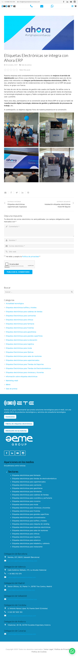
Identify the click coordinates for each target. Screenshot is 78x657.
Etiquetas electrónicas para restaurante (27, 547)
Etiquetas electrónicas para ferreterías (27, 491)
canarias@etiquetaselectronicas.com (22, 634)
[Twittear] (17, 192)
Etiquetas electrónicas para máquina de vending (30, 524)
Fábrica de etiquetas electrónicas (19, 424)
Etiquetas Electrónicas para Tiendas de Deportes (25, 364)
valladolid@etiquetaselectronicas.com (22, 599)
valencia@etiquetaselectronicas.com (22, 577)
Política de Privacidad (63, 649)
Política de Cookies (39, 652)
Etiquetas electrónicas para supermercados (22, 360)
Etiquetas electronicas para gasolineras (27, 488)
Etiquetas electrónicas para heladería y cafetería (30, 543)
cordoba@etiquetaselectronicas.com (22, 616)
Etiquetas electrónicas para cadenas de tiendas (24, 312)
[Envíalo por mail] (6, 192)
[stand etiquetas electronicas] (56, 129)
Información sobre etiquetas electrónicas (21, 376)
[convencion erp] (21, 165)
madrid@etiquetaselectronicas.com (21, 590)
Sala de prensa (26, 65)
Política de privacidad (30, 256)
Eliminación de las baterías (16, 431)
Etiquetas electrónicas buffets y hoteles (21, 307)
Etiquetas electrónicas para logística (20, 344)
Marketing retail (12, 381)
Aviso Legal (48, 649)
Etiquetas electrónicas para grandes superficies (24, 336)
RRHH (8, 385)
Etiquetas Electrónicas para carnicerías (21, 316)
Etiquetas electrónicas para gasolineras (21, 332)
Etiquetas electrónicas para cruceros (26, 501)
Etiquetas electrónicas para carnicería (26, 485)
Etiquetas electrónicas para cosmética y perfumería (32, 498)
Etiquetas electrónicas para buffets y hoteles (29, 521)
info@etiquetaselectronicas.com (29, 2)
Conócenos (10, 417)
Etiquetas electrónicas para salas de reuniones (24, 356)
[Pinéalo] (27, 192)
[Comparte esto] (11, 192)
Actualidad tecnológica (15, 303)
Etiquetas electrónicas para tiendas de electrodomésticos (34, 478)
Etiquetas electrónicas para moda (19, 348)
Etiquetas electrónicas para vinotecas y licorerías (25, 372)
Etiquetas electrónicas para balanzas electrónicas (31, 527)
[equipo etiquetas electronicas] (56, 165)
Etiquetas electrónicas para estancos (26, 540)
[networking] (21, 129)
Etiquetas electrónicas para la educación (21, 340)
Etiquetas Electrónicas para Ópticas (19, 352)
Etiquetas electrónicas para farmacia (20, 324)
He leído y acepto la (23, 256)
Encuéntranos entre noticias (14, 466)
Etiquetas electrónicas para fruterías (20, 328)
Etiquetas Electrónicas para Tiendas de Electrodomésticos (28, 368)
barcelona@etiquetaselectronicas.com (22, 561)
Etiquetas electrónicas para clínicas (19, 320)
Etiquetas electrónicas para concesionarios (28, 517)
